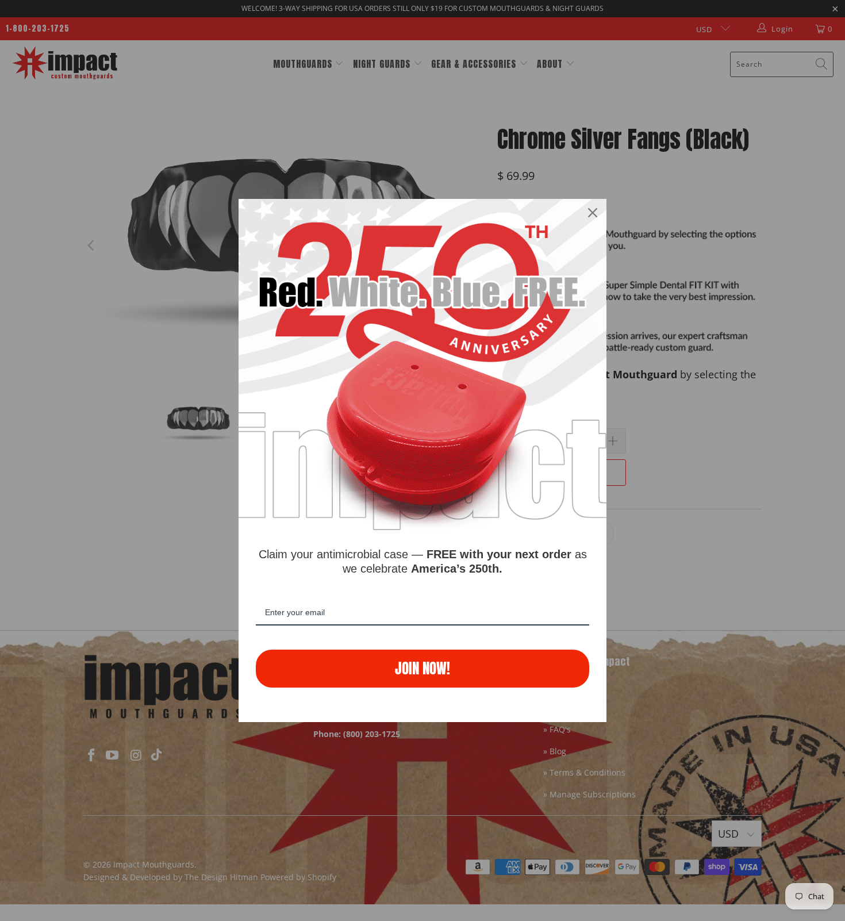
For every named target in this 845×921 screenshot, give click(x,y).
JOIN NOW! (422, 668)
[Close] (592, 213)
